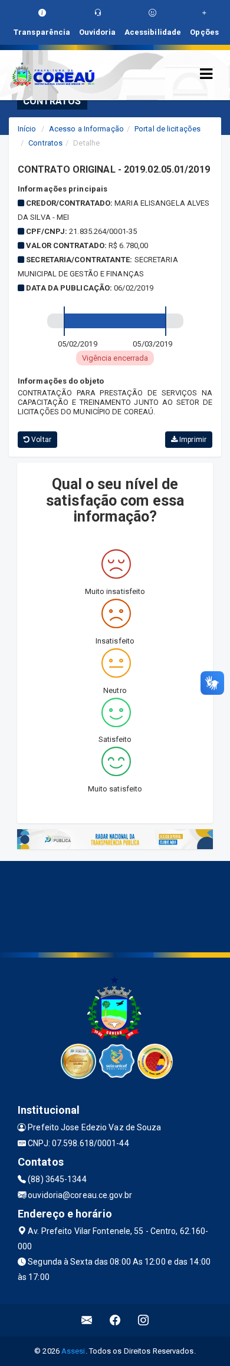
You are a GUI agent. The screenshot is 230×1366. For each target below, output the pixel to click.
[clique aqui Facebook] (115, 1320)
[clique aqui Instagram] (143, 1320)
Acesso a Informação (86, 128)
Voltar (40, 439)
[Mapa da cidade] (115, 905)
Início (27, 128)
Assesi (73, 1351)
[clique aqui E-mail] (87, 1320)
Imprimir (192, 439)
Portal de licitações (167, 128)
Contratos (45, 142)
